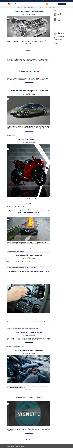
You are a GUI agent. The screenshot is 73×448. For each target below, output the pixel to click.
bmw (19, 251)
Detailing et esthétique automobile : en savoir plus (28, 350)
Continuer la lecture (28, 43)
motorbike (23, 206)
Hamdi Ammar (33, 14)
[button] (53, 4)
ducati (19, 206)
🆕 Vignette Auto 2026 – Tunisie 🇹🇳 (29, 71)
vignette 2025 (34, 267)
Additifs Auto (36, 7)
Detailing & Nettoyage (48, 7)
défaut (21, 251)
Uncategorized (28, 69)
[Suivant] (31, 439)
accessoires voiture (33, 328)
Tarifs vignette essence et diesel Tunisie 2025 (29, 255)
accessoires (23, 328)
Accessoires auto (19, 7)
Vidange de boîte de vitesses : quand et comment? (29, 11)
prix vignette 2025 (24, 267)
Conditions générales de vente (19, 444)
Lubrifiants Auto (30, 7)
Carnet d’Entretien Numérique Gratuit (29, 52)
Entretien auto (28, 10)
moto (21, 206)
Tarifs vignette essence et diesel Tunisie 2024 (29, 332)
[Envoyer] (47, 4)
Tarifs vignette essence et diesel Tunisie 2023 (29, 397)
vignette (30, 267)
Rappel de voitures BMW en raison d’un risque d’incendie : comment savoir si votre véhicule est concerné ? (59, 41)
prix (21, 267)
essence (19, 267)
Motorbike (25, 7)
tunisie (26, 206)
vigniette (23, 346)
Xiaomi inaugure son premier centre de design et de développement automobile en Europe (59, 32)
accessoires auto (27, 328)
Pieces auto (41, 7)
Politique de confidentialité (11, 444)
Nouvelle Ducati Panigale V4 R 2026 (28, 139)
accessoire (19, 328)
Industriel (54, 7)
